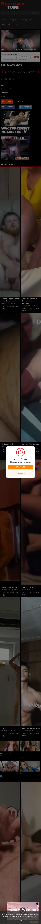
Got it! (20, 920)
